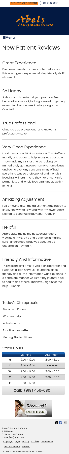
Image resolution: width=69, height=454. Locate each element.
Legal (17, 441)
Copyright (8, 441)
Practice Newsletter (16, 330)
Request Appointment (24, 3)
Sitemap (26, 446)
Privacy (25, 441)
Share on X (56, 422)
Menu (10, 37)
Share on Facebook (61, 422)
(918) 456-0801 (49, 3)
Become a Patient (15, 309)
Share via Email (65, 422)
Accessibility (47, 441)
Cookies (35, 441)
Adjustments (11, 323)
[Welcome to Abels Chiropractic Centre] (34, 27)
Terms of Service (12, 446)
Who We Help (12, 316)
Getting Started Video (17, 337)
